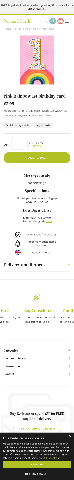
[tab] (37, 352)
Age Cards (43, 125)
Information (12, 366)
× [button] (70, 436)
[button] (37, 474)
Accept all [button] (37, 464)
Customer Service (15, 358)
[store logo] (17, 21)
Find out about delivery (37, 428)
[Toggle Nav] (67, 21)
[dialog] (37, 456)
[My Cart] (60, 21)
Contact (9, 374)
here (49, 221)
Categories (11, 350)
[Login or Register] (52, 21)
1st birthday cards (17, 125)
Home (7, 28)
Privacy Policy (53, 457)
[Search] (46, 21)
